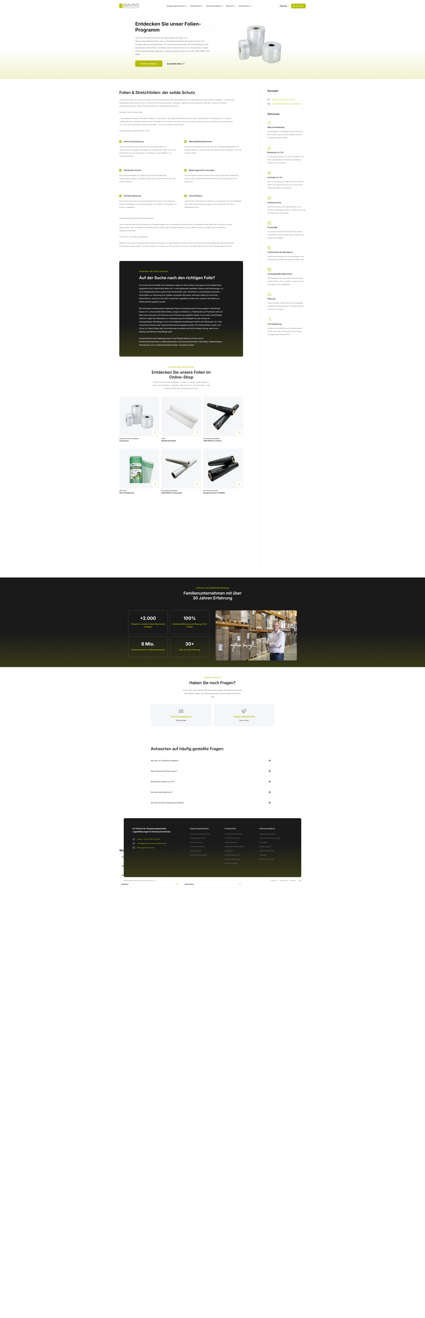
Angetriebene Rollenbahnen (234, 846)
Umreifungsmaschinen (198, 838)
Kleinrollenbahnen (231, 842)
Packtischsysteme (231, 863)
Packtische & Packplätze (199, 855)
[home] (129, 6)
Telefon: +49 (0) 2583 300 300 (283, 99)
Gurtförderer (229, 851)
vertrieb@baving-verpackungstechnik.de (286, 104)
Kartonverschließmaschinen (200, 834)
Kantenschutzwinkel (266, 859)
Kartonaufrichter (195, 851)
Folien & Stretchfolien (267, 851)
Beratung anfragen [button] (149, 63)
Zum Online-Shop (174, 63)
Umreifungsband (265, 846)
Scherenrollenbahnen (232, 855)
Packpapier (263, 842)
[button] (176, 6)
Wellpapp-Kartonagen (267, 834)
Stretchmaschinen (196, 842)
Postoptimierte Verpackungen (270, 838)
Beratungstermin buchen (146, 848)
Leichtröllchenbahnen (232, 838)
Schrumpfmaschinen (197, 846)
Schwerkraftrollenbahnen (234, 834)
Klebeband (263, 855)
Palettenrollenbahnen (232, 859)
